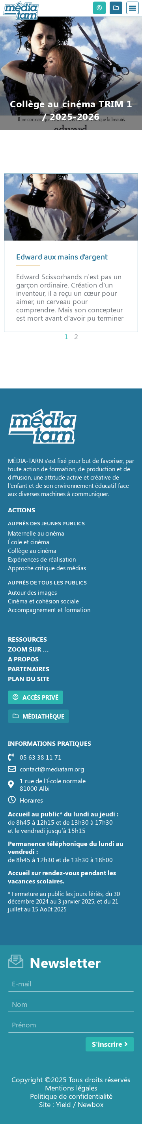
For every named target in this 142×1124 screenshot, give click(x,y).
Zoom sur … (28, 649)
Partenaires (28, 668)
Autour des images (32, 592)
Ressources (27, 639)
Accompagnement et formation (49, 609)
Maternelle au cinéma (36, 533)
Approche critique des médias (47, 567)
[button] (132, 8)
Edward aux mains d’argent (62, 257)
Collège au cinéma (32, 550)
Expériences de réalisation (42, 559)
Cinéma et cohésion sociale (43, 601)
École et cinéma (28, 541)
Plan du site (29, 678)
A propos (23, 659)
